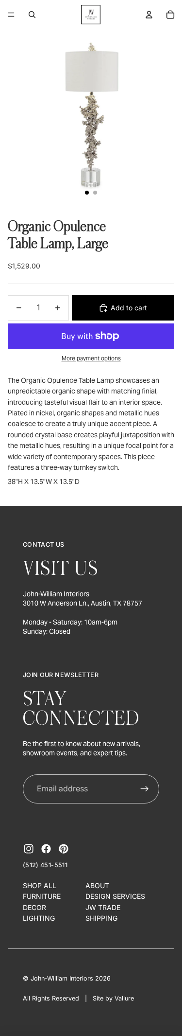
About (97, 885)
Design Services (115, 896)
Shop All (39, 885)
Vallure (124, 998)
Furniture (42, 896)
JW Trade (102, 907)
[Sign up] (145, 789)
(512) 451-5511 (45, 865)
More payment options (91, 358)
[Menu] (11, 14)
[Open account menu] (149, 14)
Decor (34, 907)
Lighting (39, 918)
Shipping (101, 918)
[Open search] (32, 14)
